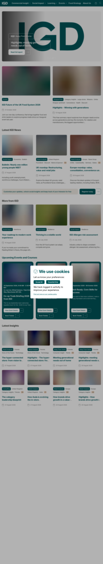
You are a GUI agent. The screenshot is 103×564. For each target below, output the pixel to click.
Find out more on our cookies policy (45, 294)
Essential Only (53, 282)
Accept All (39, 282)
